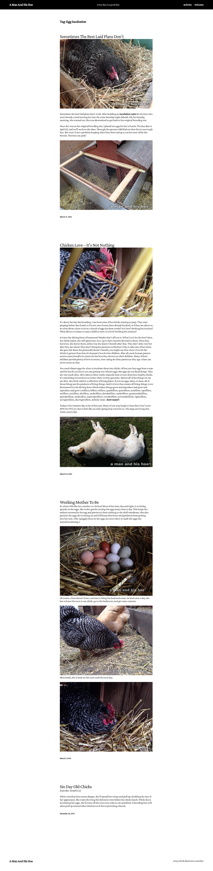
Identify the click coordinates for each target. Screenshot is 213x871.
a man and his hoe (21, 4)
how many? (113, 399)
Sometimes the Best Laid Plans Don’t (92, 36)
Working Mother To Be (79, 502)
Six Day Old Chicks (76, 786)
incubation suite (128, 113)
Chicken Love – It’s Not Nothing (87, 245)
